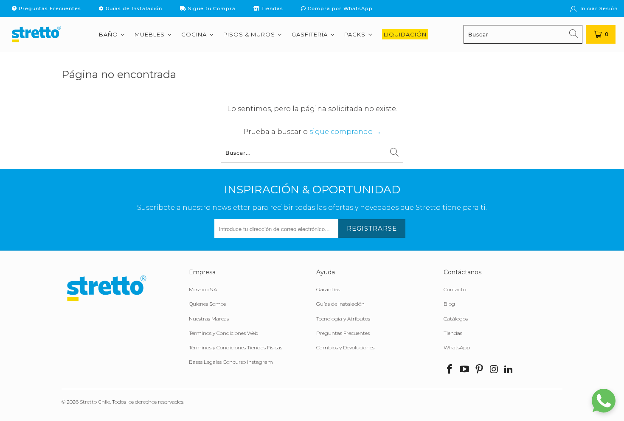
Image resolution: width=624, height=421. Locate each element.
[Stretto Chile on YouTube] (464, 369)
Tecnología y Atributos (343, 318)
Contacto (455, 289)
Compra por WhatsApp (339, 8)
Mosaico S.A (203, 289)
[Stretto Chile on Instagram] (494, 369)
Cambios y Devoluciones (345, 347)
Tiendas (271, 8)
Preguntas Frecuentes (49, 8)
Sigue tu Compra (211, 8)
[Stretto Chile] (36, 34)
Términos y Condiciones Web (223, 333)
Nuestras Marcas (209, 318)
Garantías (328, 289)
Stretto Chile (95, 402)
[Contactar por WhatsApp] (604, 401)
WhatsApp (457, 347)
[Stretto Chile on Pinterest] (479, 369)
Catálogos (456, 318)
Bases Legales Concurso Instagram (231, 362)
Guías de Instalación (133, 8)
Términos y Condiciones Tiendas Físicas (235, 347)
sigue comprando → (345, 132)
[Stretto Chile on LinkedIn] (509, 369)
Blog (449, 304)
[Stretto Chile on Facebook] (450, 369)
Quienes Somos (207, 304)
